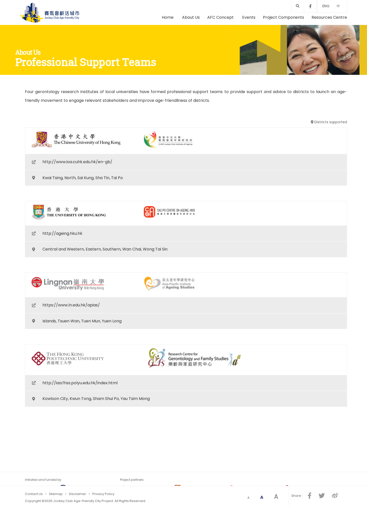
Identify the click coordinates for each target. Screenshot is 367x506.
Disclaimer (77, 494)
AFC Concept (221, 26)
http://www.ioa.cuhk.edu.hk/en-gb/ (77, 187)
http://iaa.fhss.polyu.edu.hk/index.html (80, 387)
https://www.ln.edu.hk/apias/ (71, 318)
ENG (326, 5)
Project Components (283, 26)
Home (168, 26)
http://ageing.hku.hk (62, 253)
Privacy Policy (103, 494)
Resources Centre (329, 26)
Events (248, 26)
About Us (191, 26)
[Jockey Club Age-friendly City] (64, 19)
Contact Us (34, 494)
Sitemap (56, 494)
